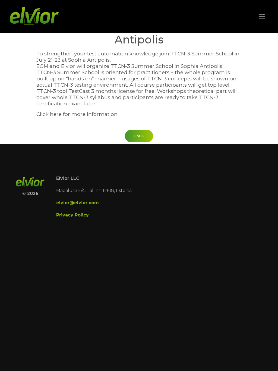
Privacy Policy (72, 215)
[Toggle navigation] (262, 16)
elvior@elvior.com (77, 202)
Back (139, 136)
